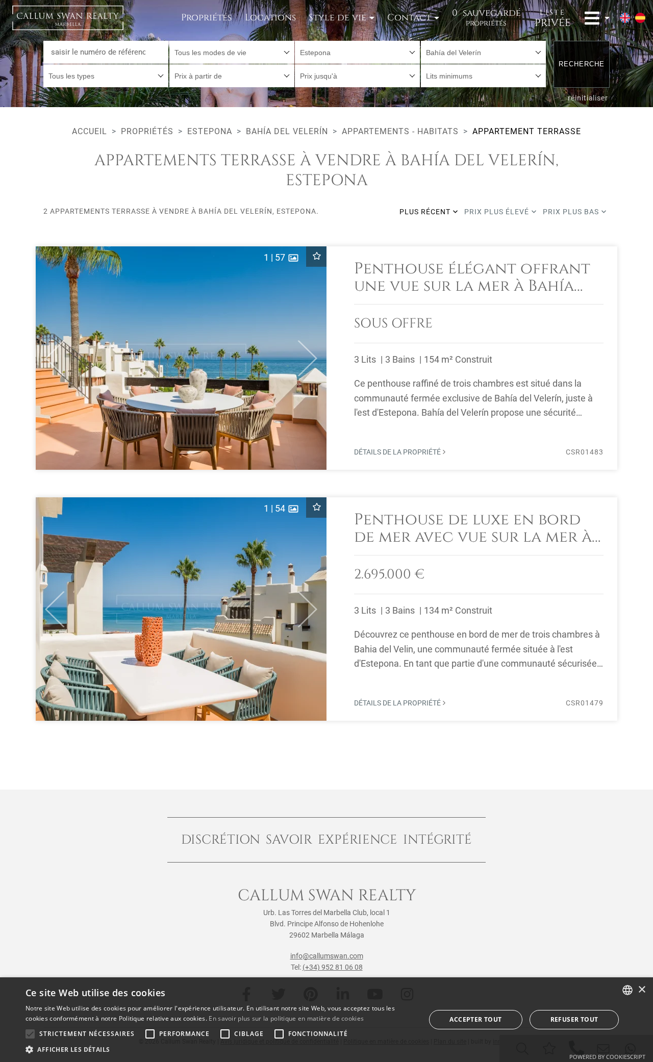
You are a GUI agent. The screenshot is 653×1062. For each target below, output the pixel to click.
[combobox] (231, 52)
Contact (409, 17)
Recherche (582, 64)
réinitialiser (588, 98)
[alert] (326, 1019)
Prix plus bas (572, 212)
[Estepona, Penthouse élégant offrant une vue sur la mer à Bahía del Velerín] (326, 358)
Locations (270, 17)
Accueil (89, 131)
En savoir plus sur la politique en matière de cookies (286, 1018)
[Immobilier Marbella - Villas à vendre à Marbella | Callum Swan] (68, 18)
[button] (50, 358)
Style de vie (337, 17)
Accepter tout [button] (475, 1019)
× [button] (641, 990)
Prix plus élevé (497, 212)
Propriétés (206, 17)
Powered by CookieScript (607, 1056)
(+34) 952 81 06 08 (333, 967)
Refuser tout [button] (574, 1019)
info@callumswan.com (326, 956)
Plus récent (426, 212)
